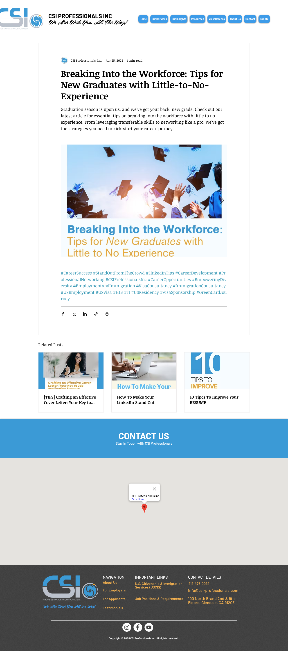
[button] (159, 19)
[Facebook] (137, 627)
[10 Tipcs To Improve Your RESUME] (217, 370)
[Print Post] (107, 314)
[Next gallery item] (222, 200)
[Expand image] (144, 201)
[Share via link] (96, 314)
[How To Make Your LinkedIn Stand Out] (144, 370)
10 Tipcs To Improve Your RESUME (214, 399)
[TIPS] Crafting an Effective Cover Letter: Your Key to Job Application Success (70, 399)
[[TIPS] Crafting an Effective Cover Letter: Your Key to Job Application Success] (71, 370)
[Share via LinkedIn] (85, 314)
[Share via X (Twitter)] (74, 314)
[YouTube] (148, 627)
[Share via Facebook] (63, 314)
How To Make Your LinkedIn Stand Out (136, 399)
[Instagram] (126, 627)
